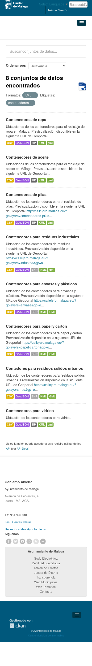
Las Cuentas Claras (18, 522)
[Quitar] (34, 95)
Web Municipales (46, 582)
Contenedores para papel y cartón (36, 326)
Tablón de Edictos (46, 568)
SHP (35, 270)
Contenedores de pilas (26, 194)
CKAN (17, 625)
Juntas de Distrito (46, 572)
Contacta (46, 591)
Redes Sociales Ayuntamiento (25, 529)
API (8, 448)
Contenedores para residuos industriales (42, 236)
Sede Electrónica (46, 558)
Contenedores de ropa (26, 119)
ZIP (34, 143)
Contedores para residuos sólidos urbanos (44, 368)
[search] (79, 53)
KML (42, 143)
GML (52, 312)
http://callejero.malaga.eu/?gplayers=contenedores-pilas (36, 213)
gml (50, 143)
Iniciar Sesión (58, 10)
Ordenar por (15, 65)
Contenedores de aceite (27, 157)
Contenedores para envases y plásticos (41, 284)
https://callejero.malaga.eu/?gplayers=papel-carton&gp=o (35, 344)
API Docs (23, 448)
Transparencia (45, 577)
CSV (10, 143)
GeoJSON (22, 143)
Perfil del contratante (46, 563)
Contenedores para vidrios (30, 410)
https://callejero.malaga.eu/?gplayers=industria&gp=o (27, 260)
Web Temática (46, 586)
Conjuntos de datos (27, 33)
